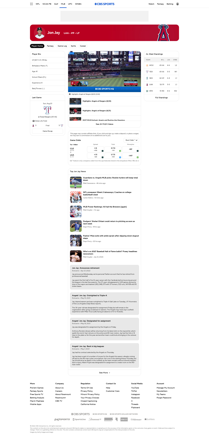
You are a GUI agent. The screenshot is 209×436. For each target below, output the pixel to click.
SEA (151, 78)
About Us (59, 388)
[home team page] (47, 110)
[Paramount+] (95, 419)
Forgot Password (164, 398)
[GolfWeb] (150, 419)
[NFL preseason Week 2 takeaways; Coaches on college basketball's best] (76, 197)
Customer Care (112, 391)
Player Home (37, 46)
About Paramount (63, 394)
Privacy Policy (87, 391)
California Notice (88, 404)
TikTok (134, 391)
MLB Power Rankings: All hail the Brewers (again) (105, 207)
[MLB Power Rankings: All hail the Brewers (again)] (76, 211)
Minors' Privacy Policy (90, 394)
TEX (151, 72)
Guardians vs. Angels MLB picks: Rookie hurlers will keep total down (110, 179)
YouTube (135, 388)
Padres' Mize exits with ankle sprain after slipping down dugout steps (111, 237)
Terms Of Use (87, 388)
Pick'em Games (36, 388)
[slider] (104, 85)
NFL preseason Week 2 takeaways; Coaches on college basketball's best (107, 193)
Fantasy (50, 46)
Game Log (62, 46)
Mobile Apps (35, 404)
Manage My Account (166, 388)
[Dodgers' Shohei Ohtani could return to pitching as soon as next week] (76, 226)
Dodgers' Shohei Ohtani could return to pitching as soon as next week (109, 222)
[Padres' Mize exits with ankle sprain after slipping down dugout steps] (76, 240)
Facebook (135, 398)
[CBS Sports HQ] (100, 414)
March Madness (37, 401)
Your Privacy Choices (90, 398)
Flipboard (135, 407)
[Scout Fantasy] (136, 419)
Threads (134, 404)
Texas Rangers (45, 117)
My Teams (161, 394)
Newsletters (162, 391)
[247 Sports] (62, 419)
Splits (73, 46)
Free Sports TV (36, 394)
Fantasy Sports (36, 391)
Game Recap (47, 131)
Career (83, 46)
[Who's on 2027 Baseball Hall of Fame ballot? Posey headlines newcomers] (76, 256)
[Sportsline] (79, 419)
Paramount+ (60, 398)
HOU (151, 65)
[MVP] (124, 418)
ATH (151, 91)
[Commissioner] (111, 418)
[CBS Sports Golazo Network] (124, 414)
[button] (31, 4)
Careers (58, 391)
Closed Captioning (89, 401)
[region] (104, 71)
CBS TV (58, 401)
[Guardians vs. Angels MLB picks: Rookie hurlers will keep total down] (76, 182)
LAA (151, 84)
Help (108, 388)
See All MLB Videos (104, 124)
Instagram (135, 394)
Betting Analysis (37, 398)
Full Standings (161, 97)
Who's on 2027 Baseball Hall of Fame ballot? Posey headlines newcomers (110, 252)
